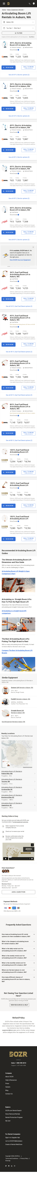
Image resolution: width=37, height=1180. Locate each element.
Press (7, 1083)
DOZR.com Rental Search (13, 1110)
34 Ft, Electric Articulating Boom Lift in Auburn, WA (20, 85)
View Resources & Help (19, 1005)
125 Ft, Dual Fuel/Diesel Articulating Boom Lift (19, 451)
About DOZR (9, 1076)
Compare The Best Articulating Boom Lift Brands (17, 651)
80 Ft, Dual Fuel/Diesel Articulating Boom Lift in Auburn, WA (20, 406)
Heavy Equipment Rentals (15, 10)
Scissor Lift (22, 687)
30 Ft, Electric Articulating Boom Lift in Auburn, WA (20, 44)
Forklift (20, 699)
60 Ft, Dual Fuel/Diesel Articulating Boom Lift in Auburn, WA (20, 363)
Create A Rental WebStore (13, 1144)
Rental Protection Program (14, 1117)
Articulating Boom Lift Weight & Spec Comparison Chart (16, 572)
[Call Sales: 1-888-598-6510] (30, 4)
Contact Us (9, 1094)
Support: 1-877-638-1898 (18, 1065)
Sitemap (7, 1160)
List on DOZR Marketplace (13, 1141)
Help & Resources (11, 1080)
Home (4, 10)
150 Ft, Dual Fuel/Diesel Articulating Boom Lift (19, 518)
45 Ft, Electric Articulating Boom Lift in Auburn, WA (20, 168)
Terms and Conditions (11, 1158)
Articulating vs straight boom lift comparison (14, 612)
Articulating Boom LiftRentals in (11, 772)
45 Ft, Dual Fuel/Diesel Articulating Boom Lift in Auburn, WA (20, 318)
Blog (6, 1090)
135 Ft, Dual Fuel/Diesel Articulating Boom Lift (19, 484)
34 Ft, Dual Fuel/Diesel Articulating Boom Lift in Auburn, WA (20, 274)
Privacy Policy (24, 1158)
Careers (7, 1087)
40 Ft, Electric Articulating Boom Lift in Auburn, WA (20, 126)
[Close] (33, 247)
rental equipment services (20, 822)
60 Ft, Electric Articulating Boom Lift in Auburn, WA (20, 209)
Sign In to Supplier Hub (12, 1137)
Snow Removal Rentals (12, 1114)
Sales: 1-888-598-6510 (18, 1063)
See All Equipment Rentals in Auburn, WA (13, 721)
